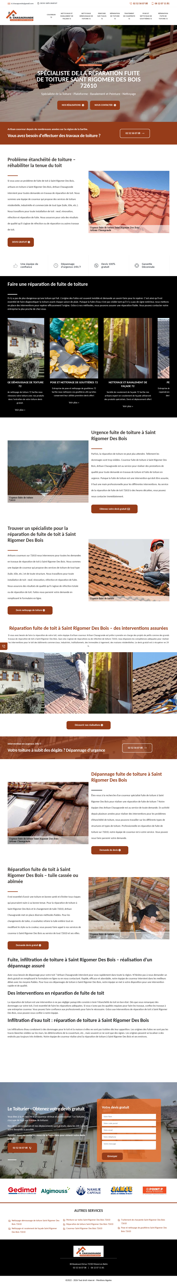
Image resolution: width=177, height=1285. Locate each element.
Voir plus (34, 402)
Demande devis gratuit (27, 945)
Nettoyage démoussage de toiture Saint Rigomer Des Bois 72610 (35, 1222)
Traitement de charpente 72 (129, 16)
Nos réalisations (71, 105)
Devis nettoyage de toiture (29, 610)
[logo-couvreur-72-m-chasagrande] (20, 16)
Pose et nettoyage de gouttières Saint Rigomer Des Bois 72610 (144, 1230)
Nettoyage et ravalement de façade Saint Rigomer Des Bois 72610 (34, 1230)
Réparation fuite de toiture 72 (163, 16)
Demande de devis (109, 850)
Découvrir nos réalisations (87, 725)
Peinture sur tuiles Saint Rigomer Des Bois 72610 (88, 1220)
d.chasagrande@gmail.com (22, 4)
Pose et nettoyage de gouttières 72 (146, 16)
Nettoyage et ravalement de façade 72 (66, 16)
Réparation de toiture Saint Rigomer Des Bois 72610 (89, 1224)
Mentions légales (104, 1280)
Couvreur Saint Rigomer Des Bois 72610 (84, 1228)
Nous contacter (104, 105)
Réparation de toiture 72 (115, 16)
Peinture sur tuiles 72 (101, 16)
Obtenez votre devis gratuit (113, 509)
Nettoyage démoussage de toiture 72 (86, 16)
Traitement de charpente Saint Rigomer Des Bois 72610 (143, 1222)
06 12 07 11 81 (162, 3)
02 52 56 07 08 (140, 3)
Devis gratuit (19, 242)
